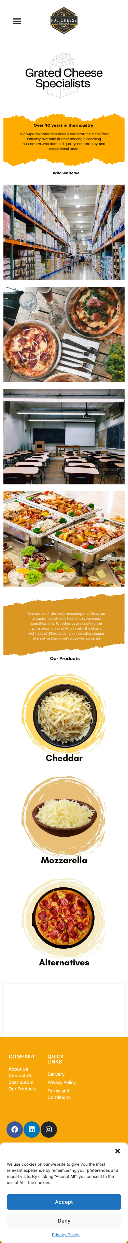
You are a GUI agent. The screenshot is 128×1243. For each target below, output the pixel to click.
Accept (64, 1202)
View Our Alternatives (64, 920)
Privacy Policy (66, 1234)
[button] (117, 1151)
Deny (64, 1220)
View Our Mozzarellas (64, 818)
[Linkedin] (32, 1129)
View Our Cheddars (64, 715)
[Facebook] (14, 1129)
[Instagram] (49, 1129)
